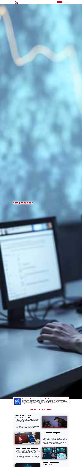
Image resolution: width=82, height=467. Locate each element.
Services (37, 2)
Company (28, 2)
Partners (46, 2)
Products (42, 2)
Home (24, 2)
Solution (33, 2)
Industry (51, 2)
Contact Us (60, 2)
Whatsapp (66, 2)
